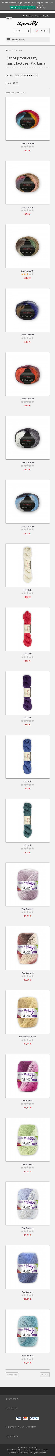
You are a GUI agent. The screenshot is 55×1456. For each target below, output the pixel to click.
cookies (12, 2)
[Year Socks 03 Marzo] (27, 1012)
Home (8, 50)
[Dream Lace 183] (27, 182)
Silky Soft (28, 590)
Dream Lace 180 (27, 143)
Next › (45, 1374)
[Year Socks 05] (27, 1139)
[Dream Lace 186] (27, 373)
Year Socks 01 (27, 909)
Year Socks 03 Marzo (27, 1036)
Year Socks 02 (27, 973)
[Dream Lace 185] (27, 310)
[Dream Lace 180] (27, 118)
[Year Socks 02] (27, 948)
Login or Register (42, 16)
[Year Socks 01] (27, 884)
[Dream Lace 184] (27, 246)
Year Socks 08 (27, 1355)
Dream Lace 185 (27, 335)
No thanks (41, 8)
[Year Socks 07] (27, 1267)
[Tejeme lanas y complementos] (28, 23)
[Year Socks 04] (27, 1075)
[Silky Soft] (27, 565)
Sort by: (9, 75)
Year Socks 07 (27, 1292)
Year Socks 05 (27, 1164)
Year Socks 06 (27, 1228)
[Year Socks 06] (27, 1203)
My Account (27, 16)
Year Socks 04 (27, 1100)
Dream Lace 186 (27, 398)
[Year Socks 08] (27, 1331)
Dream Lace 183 (27, 207)
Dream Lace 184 (27, 271)
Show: (8, 83)
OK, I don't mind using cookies (23, 8)
